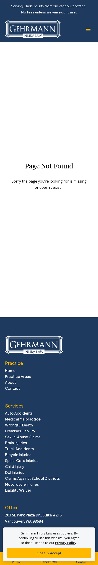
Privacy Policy (65, 543)
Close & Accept (49, 553)
